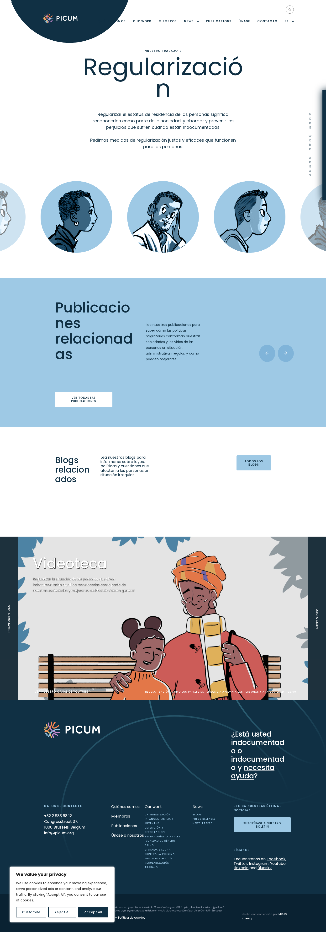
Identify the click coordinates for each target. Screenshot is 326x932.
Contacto (267, 21)
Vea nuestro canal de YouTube (61, 692)
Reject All (62, 912)
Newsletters (203, 823)
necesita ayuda (252, 771)
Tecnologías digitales (162, 836)
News (189, 21)
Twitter (240, 863)
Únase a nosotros (127, 835)
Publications (218, 21)
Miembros (168, 21)
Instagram (258, 863)
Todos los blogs (253, 463)
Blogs (197, 814)
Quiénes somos (111, 21)
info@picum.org (59, 833)
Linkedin (241, 868)
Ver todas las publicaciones (83, 399)
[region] (62, 894)
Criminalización (158, 814)
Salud (149, 845)
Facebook (276, 859)
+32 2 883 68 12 (58, 816)
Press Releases (204, 819)
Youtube (278, 863)
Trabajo (151, 867)
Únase (244, 21)
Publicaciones (124, 826)
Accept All (93, 912)
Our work (142, 21)
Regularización (157, 863)
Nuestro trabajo (161, 51)
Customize (31, 912)
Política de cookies (131, 918)
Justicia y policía (159, 858)
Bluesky (265, 868)
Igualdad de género (160, 841)
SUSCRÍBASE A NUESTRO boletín (262, 825)
